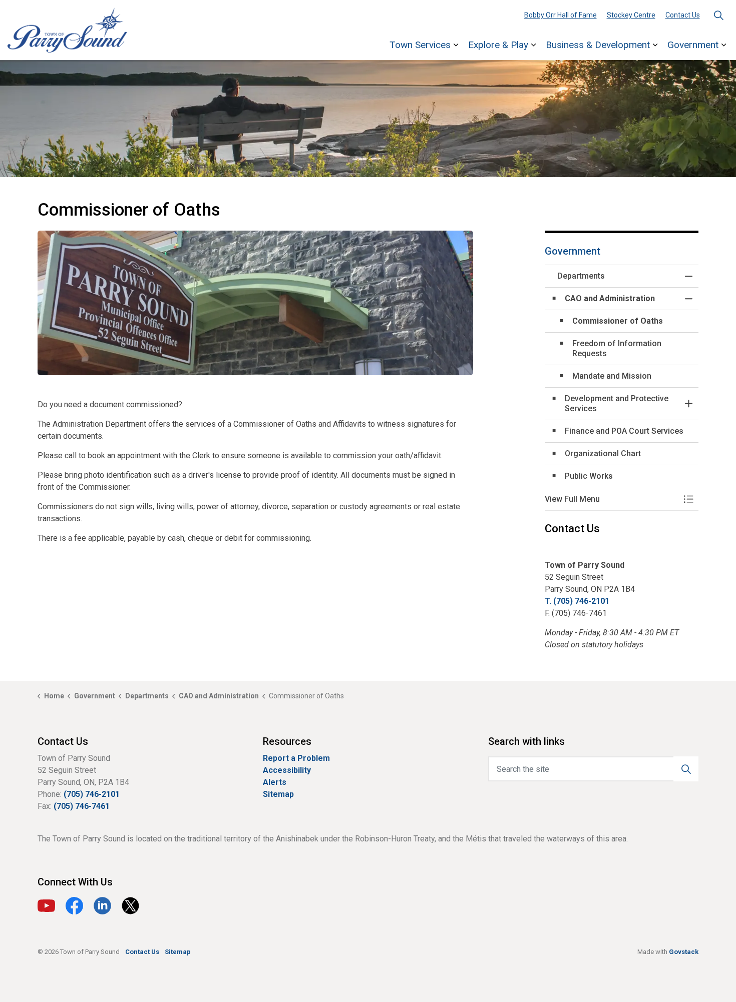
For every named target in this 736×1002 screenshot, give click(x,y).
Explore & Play (498, 45)
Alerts (274, 782)
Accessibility (287, 770)
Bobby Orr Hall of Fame (560, 15)
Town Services (420, 45)
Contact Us (682, 15)
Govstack (683, 951)
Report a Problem (296, 758)
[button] (255, 303)
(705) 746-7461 (82, 806)
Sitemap (278, 794)
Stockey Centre (631, 15)
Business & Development (598, 45)
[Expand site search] (718, 15)
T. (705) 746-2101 (577, 601)
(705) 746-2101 (92, 794)
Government (692, 45)
